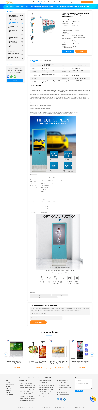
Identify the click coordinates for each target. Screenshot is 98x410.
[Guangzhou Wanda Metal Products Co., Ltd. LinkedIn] (64, 399)
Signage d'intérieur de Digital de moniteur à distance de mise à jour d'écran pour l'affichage (81, 363)
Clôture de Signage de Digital (15, 38)
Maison (7, 380)
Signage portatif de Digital (15, 31)
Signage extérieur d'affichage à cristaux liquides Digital (26, 379)
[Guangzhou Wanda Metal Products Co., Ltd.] (11, 2)
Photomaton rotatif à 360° (15, 27)
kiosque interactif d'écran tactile (15, 34)
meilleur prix (68, 51)
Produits (8, 382)
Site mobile (8, 390)
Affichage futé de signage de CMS (60, 295)
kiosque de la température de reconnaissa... (15, 50)
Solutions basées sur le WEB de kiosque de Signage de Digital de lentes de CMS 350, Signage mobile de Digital (46, 387)
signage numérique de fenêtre (15, 19)
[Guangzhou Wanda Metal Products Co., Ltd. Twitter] (58, 399)
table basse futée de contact (15, 58)
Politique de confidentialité (9, 393)
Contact (15, 80)
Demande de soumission (86, 2)
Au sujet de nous (10, 384)
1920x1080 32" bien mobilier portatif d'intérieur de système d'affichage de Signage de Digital (46, 394)
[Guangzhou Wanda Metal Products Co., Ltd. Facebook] (61, 399)
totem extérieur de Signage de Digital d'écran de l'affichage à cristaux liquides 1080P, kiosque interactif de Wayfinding (27, 392)
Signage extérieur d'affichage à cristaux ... (15, 16)
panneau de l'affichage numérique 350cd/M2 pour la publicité (43, 297)
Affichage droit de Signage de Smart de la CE (40, 295)
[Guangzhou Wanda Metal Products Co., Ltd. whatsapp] (11, 76)
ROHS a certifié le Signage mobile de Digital (45, 381)
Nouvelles (8, 386)
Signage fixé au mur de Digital (15, 46)
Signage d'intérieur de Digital (15, 23)
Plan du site (8, 388)
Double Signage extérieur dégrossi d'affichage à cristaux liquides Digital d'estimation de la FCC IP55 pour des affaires (27, 385)
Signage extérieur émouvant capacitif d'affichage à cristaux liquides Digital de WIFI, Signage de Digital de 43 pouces (27, 399)
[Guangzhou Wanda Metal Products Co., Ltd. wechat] (15, 76)
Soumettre (38, 322)
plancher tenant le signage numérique (15, 42)
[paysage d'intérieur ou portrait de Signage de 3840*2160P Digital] (38, 349)
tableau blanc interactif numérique (15, 54)
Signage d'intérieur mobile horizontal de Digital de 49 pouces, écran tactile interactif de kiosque (16, 363)
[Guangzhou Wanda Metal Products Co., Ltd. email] (8, 76)
